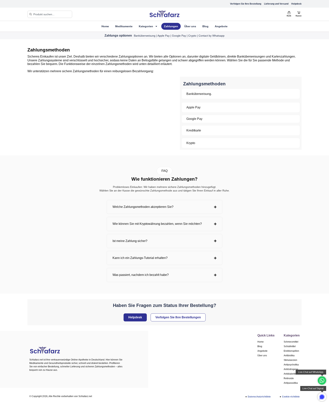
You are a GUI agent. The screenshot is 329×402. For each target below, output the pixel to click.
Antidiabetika (290, 373)
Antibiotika (289, 355)
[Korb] (289, 12)
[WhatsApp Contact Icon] (322, 380)
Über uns (190, 26)
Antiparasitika (291, 383)
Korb (289, 16)
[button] (164, 171)
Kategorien (146, 26)
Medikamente (124, 26)
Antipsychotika (291, 364)
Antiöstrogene (291, 369)
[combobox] (49, 14)
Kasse (299, 16)
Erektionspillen (291, 351)
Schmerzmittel (291, 341)
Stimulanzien (290, 360)
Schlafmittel (290, 346)
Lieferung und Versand (276, 3)
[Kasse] (298, 12)
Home (105, 26)
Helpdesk (296, 3)
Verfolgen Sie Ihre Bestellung (245, 3)
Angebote (221, 26)
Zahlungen (171, 26)
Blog (205, 26)
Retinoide (289, 378)
